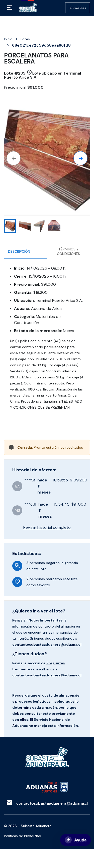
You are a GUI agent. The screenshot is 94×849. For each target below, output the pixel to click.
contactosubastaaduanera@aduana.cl (46, 644)
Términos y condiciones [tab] (68, 251)
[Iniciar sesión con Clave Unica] (77, 8)
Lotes (25, 39)
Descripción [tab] (19, 251)
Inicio (8, 39)
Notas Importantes (46, 620)
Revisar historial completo (47, 527)
